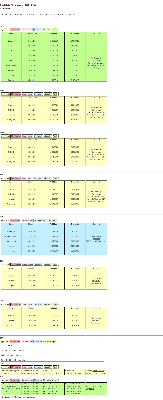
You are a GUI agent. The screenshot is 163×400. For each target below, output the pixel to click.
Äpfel (55, 94)
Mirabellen (47, 30)
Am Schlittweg (91, 386)
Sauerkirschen (27, 30)
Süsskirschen (15, 30)
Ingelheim (89, 373)
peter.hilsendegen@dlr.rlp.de (10, 397)
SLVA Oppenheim (99, 373)
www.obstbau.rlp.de (30, 397)
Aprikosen (5, 30)
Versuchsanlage (98, 371)
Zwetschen (38, 30)
